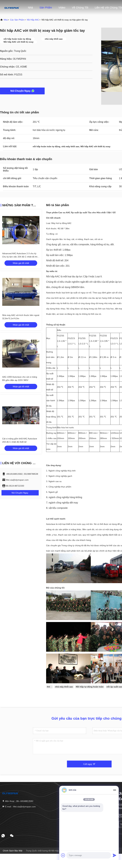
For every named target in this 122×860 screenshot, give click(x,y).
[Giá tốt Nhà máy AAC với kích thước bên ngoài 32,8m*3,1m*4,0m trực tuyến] (20, 291)
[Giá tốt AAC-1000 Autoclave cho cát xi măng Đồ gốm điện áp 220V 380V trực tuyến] (20, 353)
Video (61, 7)
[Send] (114, 855)
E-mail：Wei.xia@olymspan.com (20, 806)
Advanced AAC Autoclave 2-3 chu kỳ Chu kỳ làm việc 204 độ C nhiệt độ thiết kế (20, 256)
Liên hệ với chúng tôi (108, 7)
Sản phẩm (45, 7)
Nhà (30, 7)
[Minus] (114, 790)
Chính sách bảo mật (12, 850)
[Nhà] (11, 7)
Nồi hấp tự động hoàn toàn (90, 687)
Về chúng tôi (80, 7)
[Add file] (63, 855)
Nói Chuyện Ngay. (20, 91)
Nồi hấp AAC (33, 20)
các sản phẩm (17, 20)
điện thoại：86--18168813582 (18, 801)
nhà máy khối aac (64, 687)
